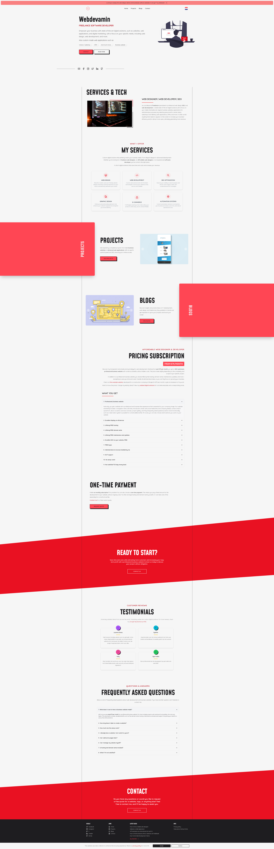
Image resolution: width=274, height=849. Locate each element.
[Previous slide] (142, 249)
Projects (133, 8)
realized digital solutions (147, 385)
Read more (101, 51)
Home (126, 8)
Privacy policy (177, 826)
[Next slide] (185, 249)
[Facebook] (83, 69)
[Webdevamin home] (88, 8)
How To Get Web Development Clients (140, 836)
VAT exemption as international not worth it (141, 831)
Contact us (137, 571)
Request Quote (99, 506)
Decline (180, 846)
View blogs (146, 321)
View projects (108, 258)
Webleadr (162, 3)
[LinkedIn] (97, 69)
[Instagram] (88, 69)
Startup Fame (184, 829)
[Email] (79, 69)
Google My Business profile (138, 622)
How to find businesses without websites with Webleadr (144, 833)
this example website (116, 382)
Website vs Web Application (137, 829)
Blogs (140, 8)
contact (86, 51)
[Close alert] (166, 3)
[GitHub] (102, 69)
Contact (147, 8)
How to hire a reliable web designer (139, 826)
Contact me (93, 500)
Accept (161, 846)
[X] (93, 69)
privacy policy (137, 846)
